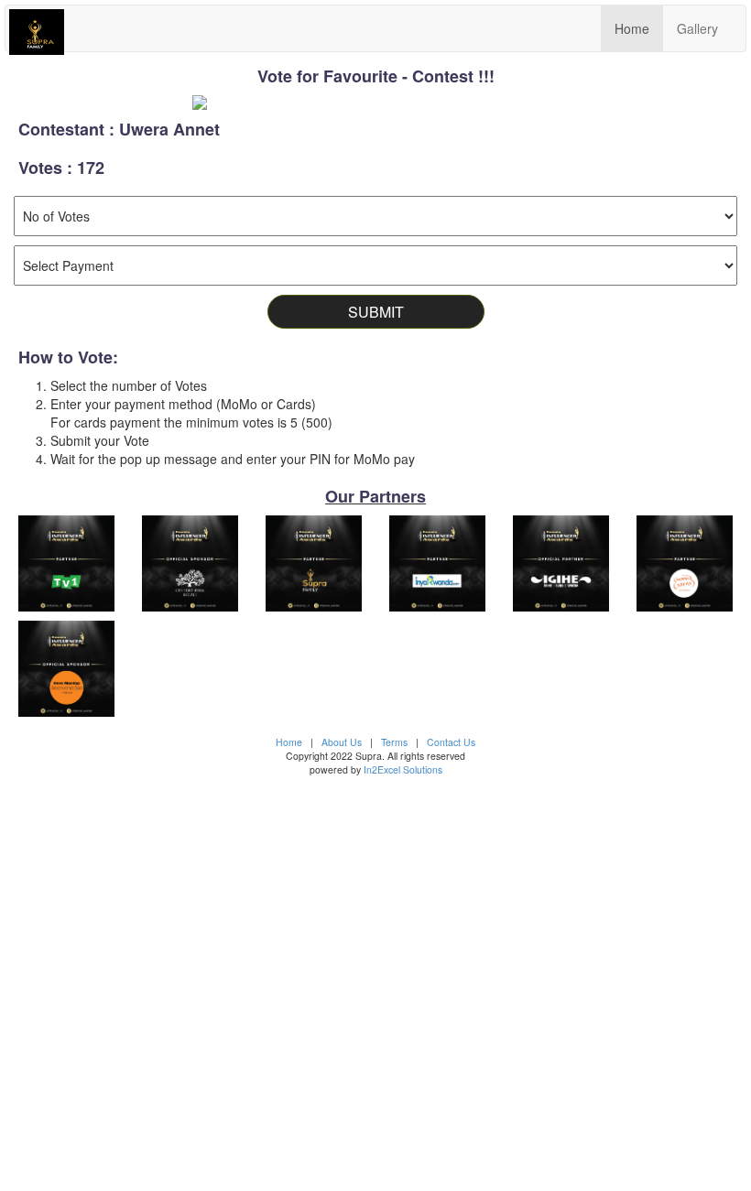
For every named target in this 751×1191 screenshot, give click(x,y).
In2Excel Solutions (403, 769)
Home (632, 28)
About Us (341, 742)
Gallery (697, 28)
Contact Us (451, 742)
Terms (394, 742)
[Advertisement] (375, 972)
